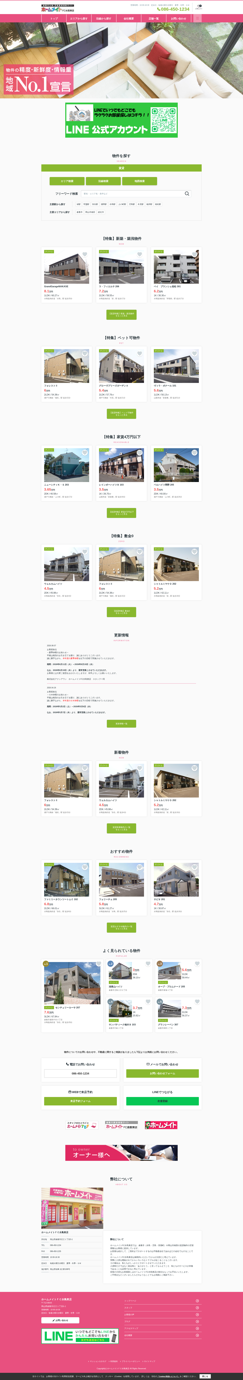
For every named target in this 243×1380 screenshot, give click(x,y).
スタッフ (128, 1308)
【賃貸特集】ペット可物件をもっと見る (121, 413)
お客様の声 (129, 1314)
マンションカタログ (98, 1361)
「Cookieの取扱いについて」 (168, 1376)
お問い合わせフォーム (162, 1073)
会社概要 (129, 18)
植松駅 (158, 204)
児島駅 (132, 204)
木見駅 (141, 204)
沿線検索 (103, 181)
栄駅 (79, 204)
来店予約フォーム (80, 1101)
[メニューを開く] (197, 18)
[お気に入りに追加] (85, 254)
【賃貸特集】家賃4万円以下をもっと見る (121, 513)
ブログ (127, 1321)
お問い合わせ (178, 18)
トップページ (130, 1301)
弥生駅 (95, 204)
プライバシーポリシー (131, 1361)
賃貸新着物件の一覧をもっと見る (121, 828)
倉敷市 (80, 212)
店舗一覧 (154, 18)
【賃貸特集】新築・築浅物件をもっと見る (121, 314)
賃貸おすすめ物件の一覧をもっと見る (121, 927)
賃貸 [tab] (121, 168)
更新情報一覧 (121, 724)
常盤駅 (86, 204)
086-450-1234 (80, 1073)
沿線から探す (103, 18)
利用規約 (114, 1361)
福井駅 (149, 204)
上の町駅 (122, 204)
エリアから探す (79, 18)
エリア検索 (67, 181)
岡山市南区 (90, 212)
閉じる (205, 1376)
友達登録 (163, 1101)
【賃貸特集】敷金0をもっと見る (121, 612)
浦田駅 (104, 204)
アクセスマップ (131, 1328)
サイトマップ (149, 1361)
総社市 (101, 212)
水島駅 (112, 204)
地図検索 (140, 181)
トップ (54, 18)
